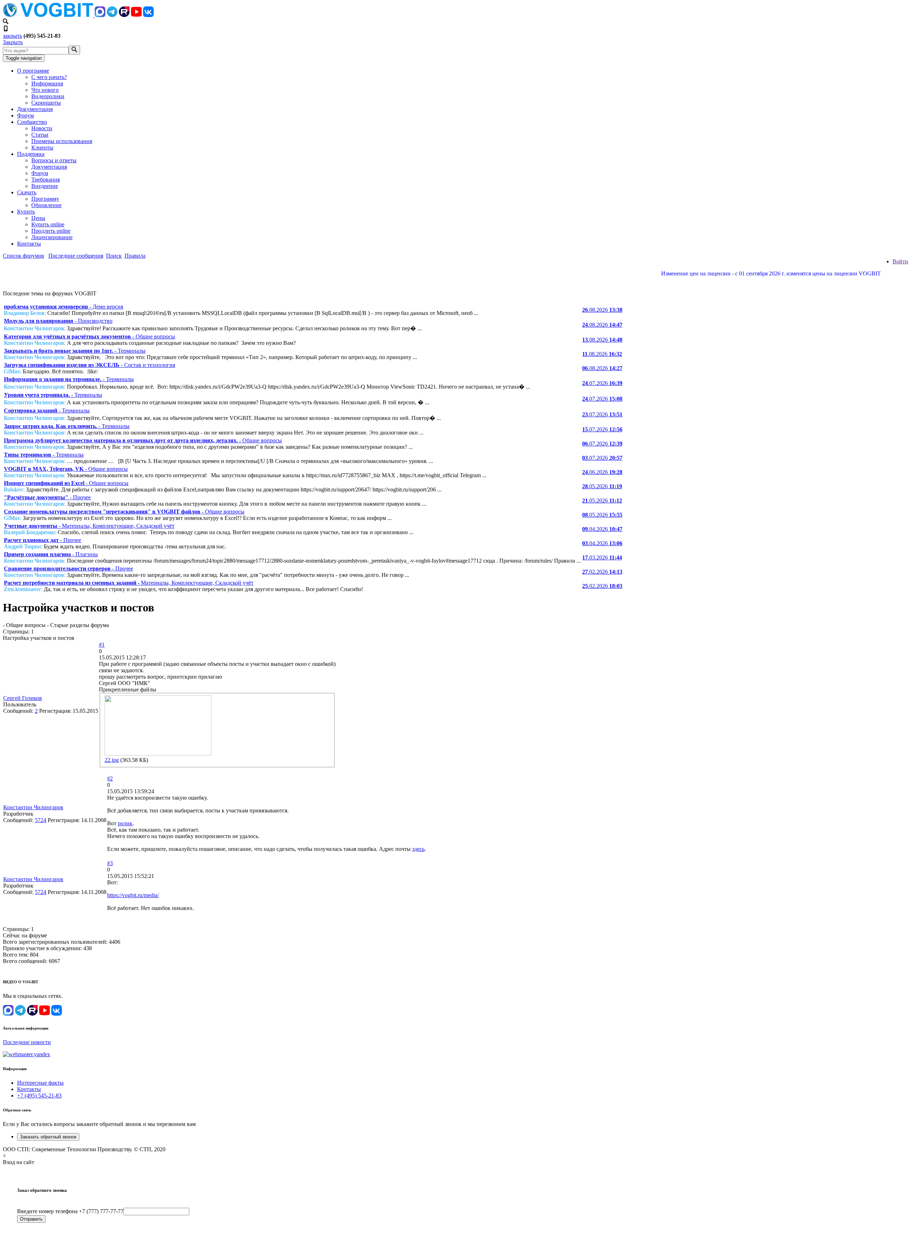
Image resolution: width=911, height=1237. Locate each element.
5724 (40, 820)
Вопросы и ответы (54, 160)
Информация (47, 83)
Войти (900, 261)
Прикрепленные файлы (127, 689)
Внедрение (44, 186)
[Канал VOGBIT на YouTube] (136, 15)
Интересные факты (40, 1083)
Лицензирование (52, 237)
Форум (25, 115)
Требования (45, 180)
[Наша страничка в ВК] (148, 15)
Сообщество (32, 122)
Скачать (26, 192)
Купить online (47, 224)
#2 (110, 778)
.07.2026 (602, 383)
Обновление (46, 205)
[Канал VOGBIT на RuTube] (124, 15)
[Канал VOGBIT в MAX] (100, 15)
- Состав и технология (89, 365)
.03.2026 (602, 557)
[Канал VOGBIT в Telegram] (112, 15)
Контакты (29, 244)
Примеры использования (61, 141)
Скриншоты (46, 103)
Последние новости (27, 1042)
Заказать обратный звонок (48, 1136)
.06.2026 (602, 472)
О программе (33, 71)
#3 (110, 863)
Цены (38, 218)
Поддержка (30, 154)
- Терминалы (75, 351)
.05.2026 (602, 486)
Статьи (39, 135)
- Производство (58, 321)
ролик (125, 823)
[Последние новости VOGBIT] (455, 281)
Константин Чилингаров (33, 807)
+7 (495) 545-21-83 (39, 1096)
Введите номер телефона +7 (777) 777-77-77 (70, 1211)
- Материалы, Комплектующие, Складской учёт (89, 526)
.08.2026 (602, 310)
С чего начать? (49, 77)
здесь (418, 849)
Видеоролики (47, 96)
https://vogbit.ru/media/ (133, 895)
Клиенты (42, 147)
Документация (35, 109)
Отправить (31, 1219)
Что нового (45, 90)
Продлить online (50, 231)
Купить (26, 212)
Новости (41, 128)
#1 (102, 645)
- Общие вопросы (89, 336)
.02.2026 (602, 572)
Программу (45, 199)
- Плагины (51, 554)
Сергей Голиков (22, 698)
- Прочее (47, 497)
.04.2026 (602, 529)
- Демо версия (63, 307)
